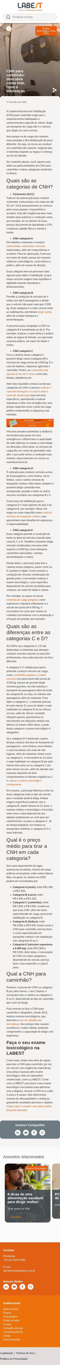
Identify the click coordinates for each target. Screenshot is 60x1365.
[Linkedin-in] (18, 1133)
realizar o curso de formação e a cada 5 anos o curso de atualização (28, 391)
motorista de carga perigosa (22, 599)
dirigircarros (44, 312)
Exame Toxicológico (43, 29)
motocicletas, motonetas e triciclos (25, 246)
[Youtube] (26, 1133)
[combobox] (30, 17)
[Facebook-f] (34, 1133)
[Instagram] (42, 1133)
